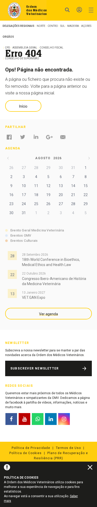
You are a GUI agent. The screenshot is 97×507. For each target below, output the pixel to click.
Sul (62, 26)
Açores (86, 26)
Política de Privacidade (31, 448)
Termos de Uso (68, 448)
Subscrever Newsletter (34, 368)
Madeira (73, 26)
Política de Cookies (25, 453)
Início (23, 106)
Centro (53, 26)
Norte (41, 26)
